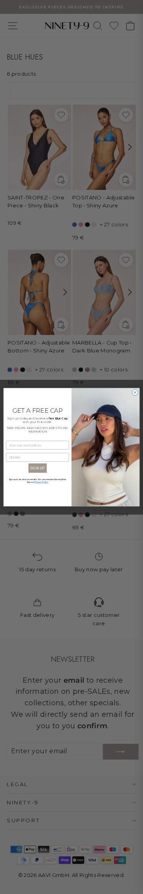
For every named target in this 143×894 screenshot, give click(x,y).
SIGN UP (37, 468)
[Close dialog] (135, 392)
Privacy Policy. (41, 482)
